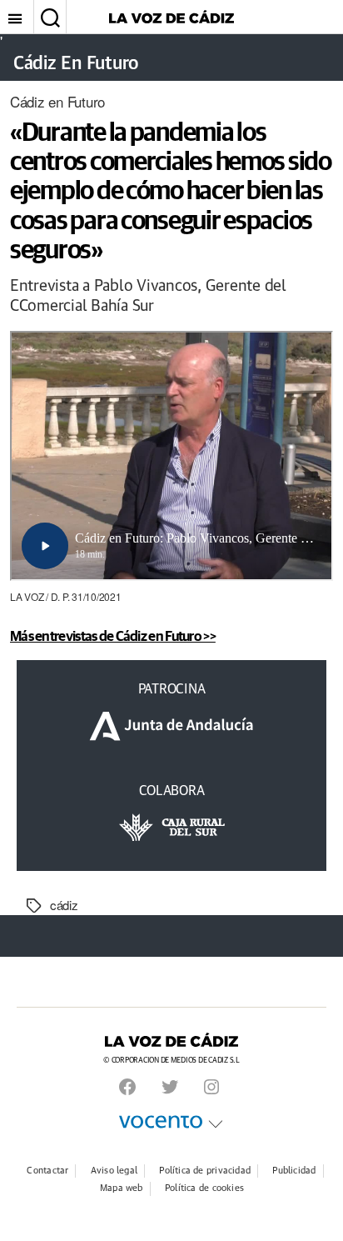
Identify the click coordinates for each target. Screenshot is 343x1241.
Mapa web (121, 1188)
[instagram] (211, 1087)
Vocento (160, 1121)
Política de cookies (204, 1188)
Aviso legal (114, 1170)
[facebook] (127, 1087)
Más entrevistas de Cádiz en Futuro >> (113, 635)
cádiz (64, 904)
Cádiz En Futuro (75, 64)
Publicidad (294, 1170)
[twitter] (170, 1087)
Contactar (47, 1170)
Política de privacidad (205, 1170)
